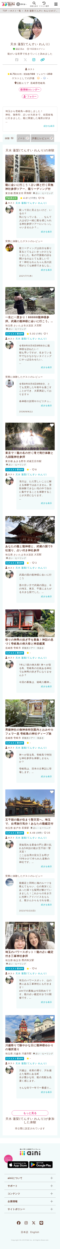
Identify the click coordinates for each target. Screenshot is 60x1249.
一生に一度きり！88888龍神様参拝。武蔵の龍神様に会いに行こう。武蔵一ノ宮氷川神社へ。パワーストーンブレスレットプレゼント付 (29, 319)
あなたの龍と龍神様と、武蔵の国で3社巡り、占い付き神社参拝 (29, 548)
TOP (5, 10)
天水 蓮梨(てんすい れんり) (31, 202)
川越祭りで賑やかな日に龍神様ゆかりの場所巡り (29, 1047)
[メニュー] (56, 4)
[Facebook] (18, 1223)
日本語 (24, 1232)
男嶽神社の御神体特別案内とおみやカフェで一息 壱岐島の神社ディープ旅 (29, 731)
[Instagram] (26, 1223)
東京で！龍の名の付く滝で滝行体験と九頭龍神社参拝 (29, 454)
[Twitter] (34, 1223)
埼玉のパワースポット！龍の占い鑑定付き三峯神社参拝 (29, 954)
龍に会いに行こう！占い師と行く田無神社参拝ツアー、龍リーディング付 (29, 186)
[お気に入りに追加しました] (51, 157)
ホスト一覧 (15, 10)
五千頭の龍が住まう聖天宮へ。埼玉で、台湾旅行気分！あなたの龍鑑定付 (29, 821)
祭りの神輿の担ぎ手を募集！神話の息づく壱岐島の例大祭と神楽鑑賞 (29, 641)
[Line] (41, 1223)
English (34, 1232)
